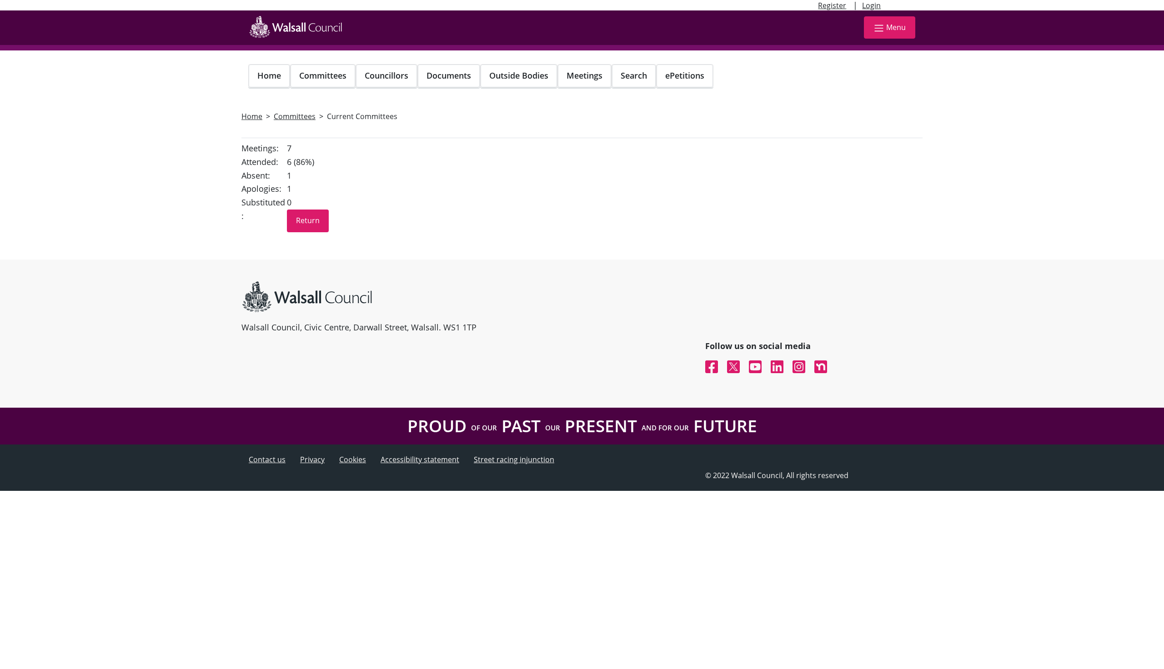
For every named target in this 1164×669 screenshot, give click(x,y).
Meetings (584, 75)
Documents (448, 75)
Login (871, 5)
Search (634, 75)
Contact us (267, 459)
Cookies (352, 459)
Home (269, 75)
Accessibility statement (420, 459)
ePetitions (684, 75)
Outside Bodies (518, 75)
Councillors (386, 75)
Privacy (312, 459)
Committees (322, 75)
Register (832, 5)
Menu (896, 27)
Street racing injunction (514, 459)
